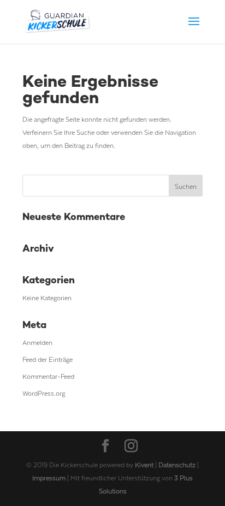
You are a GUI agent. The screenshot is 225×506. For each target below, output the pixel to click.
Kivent (144, 464)
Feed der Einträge (47, 359)
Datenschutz (177, 464)
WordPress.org (43, 393)
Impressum (49, 477)
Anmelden (37, 342)
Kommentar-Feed (48, 376)
